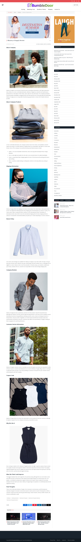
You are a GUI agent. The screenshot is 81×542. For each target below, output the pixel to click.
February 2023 (57, 90)
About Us (58, 540)
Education (56, 142)
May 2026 (56, 76)
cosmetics (56, 135)
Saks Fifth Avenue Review (65, 217)
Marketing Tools (31, 9)
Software (56, 179)
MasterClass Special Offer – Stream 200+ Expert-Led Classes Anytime (13, 523)
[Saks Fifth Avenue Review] (56, 217)
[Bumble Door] (40, 5)
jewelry (55, 170)
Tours (55, 190)
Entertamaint (56, 149)
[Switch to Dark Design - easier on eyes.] (76, 1)
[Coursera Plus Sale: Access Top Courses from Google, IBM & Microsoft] (29, 516)
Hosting (23, 9)
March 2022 (56, 115)
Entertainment (57, 147)
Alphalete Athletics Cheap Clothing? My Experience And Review (67, 212)
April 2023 (56, 85)
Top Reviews (68, 200)
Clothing (38, 44)
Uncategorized (57, 193)
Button (76, 4)
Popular (57, 200)
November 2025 (57, 81)
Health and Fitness (57, 163)
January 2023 (56, 92)
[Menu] (3, 5)
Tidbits (55, 186)
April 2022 (56, 113)
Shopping (50, 9)
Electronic (56, 144)
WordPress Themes (41, 9)
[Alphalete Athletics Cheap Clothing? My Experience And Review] (56, 211)
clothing (8, 498)
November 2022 (57, 97)
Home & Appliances (58, 165)
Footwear (56, 158)
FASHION (41, 44)
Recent (62, 200)
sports (55, 181)
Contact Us (57, 9)
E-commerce (56, 140)
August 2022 (56, 104)
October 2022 (56, 99)
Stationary (56, 184)
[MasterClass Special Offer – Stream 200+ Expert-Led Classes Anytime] (13, 516)
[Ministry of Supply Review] (28, 27)
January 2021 (56, 122)
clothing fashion (15, 498)
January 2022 (56, 120)
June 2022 (56, 108)
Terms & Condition (71, 540)
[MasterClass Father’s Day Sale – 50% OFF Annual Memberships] (44, 516)
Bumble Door (29, 540)
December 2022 (57, 95)
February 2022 (57, 118)
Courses (55, 137)
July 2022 (55, 106)
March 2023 (56, 88)
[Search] (78, 1)
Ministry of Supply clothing (34, 498)
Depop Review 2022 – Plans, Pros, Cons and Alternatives (67, 206)
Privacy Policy (52, 540)
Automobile (56, 131)
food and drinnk (57, 156)
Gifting (55, 161)
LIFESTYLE (45, 44)
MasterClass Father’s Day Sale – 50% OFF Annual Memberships (44, 523)
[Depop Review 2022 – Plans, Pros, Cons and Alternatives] (56, 205)
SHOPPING (49, 44)
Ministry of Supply (23, 498)
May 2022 (56, 111)
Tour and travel (57, 188)
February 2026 (57, 78)
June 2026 (56, 74)
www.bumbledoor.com (17, 540)
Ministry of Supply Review (12, 500)
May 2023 (56, 83)
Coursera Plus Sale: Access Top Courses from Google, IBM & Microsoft (29, 523)
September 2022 (57, 101)
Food (55, 154)
